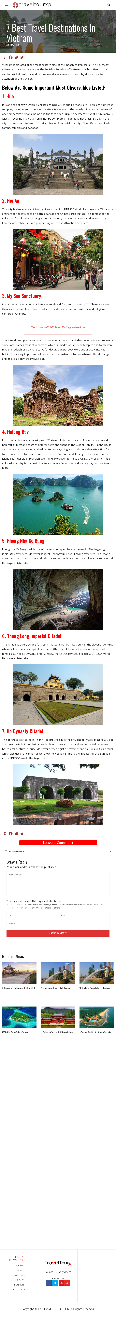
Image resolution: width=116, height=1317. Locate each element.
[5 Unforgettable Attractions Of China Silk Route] (19, 973)
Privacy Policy (19, 1275)
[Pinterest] (4, 57)
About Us (19, 1265)
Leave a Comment (58, 842)
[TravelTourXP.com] (32, 5)
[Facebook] (10, 57)
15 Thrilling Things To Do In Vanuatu (15, 1032)
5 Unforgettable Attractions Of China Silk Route (19, 988)
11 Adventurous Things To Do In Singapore (56, 988)
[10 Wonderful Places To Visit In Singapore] (97, 973)
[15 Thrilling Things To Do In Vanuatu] (19, 1017)
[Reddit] (16, 57)
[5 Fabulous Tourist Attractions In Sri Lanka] (97, 1017)
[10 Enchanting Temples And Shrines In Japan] (58, 1017)
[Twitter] (21, 57)
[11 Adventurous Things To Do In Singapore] (58, 973)
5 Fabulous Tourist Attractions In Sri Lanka (95, 1032)
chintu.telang (14, 45)
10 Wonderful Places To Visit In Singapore (95, 988)
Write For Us (19, 1289)
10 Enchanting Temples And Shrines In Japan (57, 1032)
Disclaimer (19, 1285)
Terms (19, 1270)
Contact (19, 1280)
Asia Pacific (11, 21)
